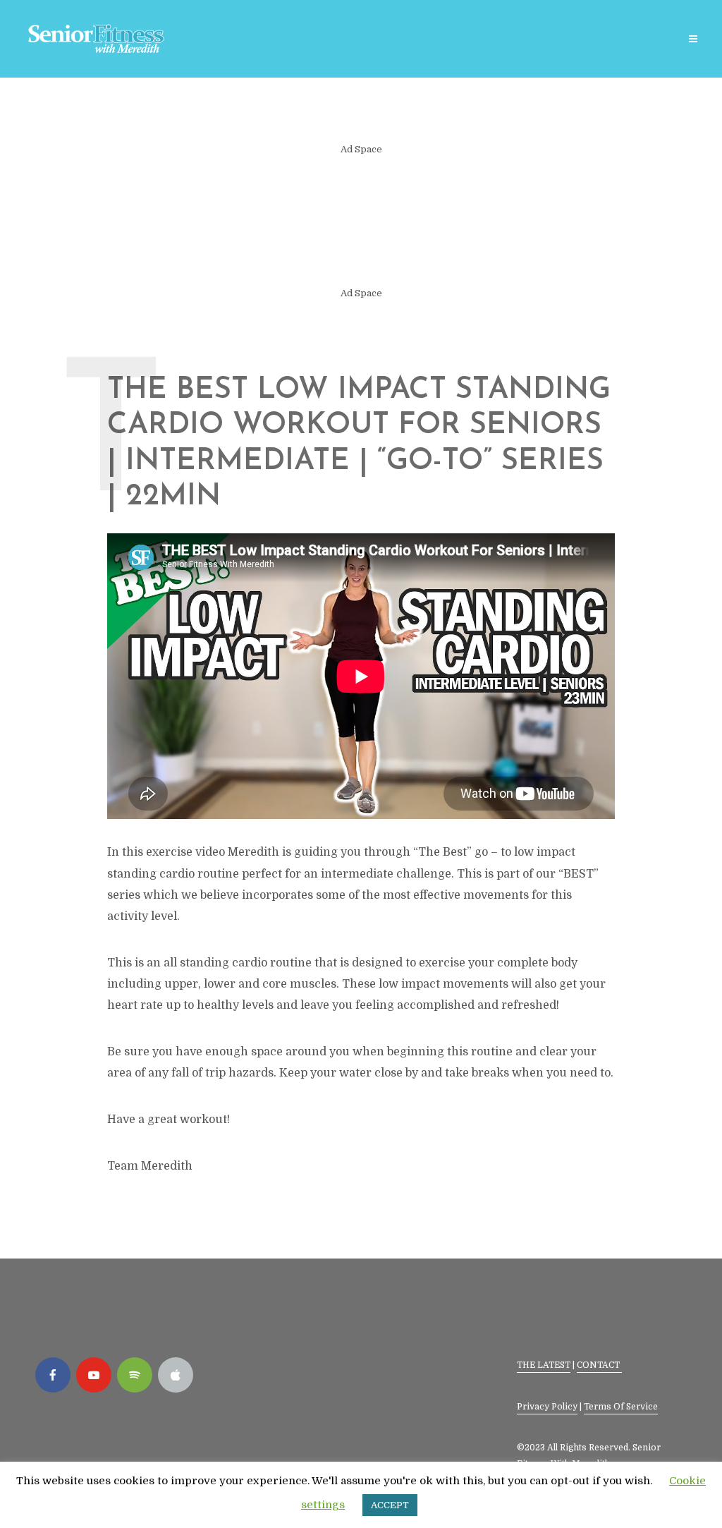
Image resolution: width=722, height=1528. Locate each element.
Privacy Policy (547, 1407)
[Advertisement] (361, 221)
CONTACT (599, 1365)
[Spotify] (134, 1375)
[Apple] (175, 1375)
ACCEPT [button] (390, 1505)
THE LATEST (543, 1365)
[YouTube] (93, 1375)
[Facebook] (53, 1375)
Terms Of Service (621, 1407)
